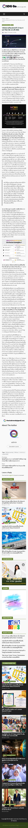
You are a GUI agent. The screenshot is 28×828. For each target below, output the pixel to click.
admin (5, 32)
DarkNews (22, 819)
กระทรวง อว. (22, 452)
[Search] (24, 14)
